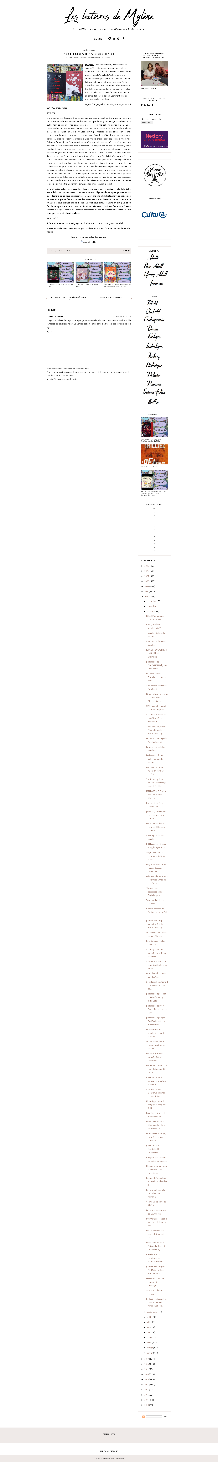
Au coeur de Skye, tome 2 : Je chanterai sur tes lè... (156, 1081)
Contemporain (82, 58)
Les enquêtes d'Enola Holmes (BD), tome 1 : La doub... (156, 827)
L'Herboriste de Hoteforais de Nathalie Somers (154, 1258)
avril (149, 1338)
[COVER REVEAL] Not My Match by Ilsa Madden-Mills (156, 1270)
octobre (151, 612)
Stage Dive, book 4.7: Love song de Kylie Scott (155, 856)
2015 (146, 1379)
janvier (150, 1353)
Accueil (99, 38)
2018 (146, 1364)
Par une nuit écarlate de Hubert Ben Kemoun (155, 1193)
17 (154, 540)
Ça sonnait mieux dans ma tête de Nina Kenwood (156, 718)
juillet (149, 1322)
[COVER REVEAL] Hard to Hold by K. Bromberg (156, 653)
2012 (146, 1395)
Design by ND (120, 1458)
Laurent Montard (55, 316)
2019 (146, 1359)
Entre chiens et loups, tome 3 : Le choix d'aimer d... (156, 1137)
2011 (146, 1400)
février (150, 1348)
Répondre (50, 332)
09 (154, 512)
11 (154, 519)
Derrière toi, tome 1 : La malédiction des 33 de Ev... (156, 1069)
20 (154, 551)
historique (105, 58)
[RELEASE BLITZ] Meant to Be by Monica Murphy (157, 794)
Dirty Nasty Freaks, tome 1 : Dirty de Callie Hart (154, 1057)
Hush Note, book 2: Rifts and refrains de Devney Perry (156, 1246)
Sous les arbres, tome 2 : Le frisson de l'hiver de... (157, 985)
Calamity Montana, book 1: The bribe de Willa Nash (156, 953)
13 (154, 526)
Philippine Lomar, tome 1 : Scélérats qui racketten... (156, 1169)
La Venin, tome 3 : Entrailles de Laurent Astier (156, 677)
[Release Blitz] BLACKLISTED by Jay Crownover (156, 665)
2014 (146, 1385)
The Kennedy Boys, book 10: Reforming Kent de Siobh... (156, 782)
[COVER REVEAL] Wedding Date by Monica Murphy (155, 924)
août (149, 1317)
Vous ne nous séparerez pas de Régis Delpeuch (155, 891)
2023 (147, 581)
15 (154, 533)
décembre (152, 601)
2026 (147, 566)
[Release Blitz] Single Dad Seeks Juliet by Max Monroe (155, 1021)
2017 (146, 1369)
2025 (147, 571)
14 (154, 530)
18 (66, 58)
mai (149, 1332)
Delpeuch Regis (94, 58)
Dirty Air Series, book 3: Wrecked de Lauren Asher (156, 1222)
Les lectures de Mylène (109, 16)
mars (149, 1343)
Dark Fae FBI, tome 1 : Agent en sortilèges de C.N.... (156, 771)
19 (154, 547)
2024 (147, 576)
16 (154, 537)
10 (154, 515)
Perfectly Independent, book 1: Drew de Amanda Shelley (156, 1302)
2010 (146, 1405)
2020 (147, 597)
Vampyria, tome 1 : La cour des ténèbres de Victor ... (156, 965)
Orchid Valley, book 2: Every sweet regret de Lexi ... (156, 1045)
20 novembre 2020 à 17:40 (122, 317)
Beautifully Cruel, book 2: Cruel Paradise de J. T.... (156, 1181)
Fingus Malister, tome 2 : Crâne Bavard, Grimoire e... (156, 868)
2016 (146, 1374)
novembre (152, 606)
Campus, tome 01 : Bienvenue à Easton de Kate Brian (155, 1093)
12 (154, 523)
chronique (72, 58)
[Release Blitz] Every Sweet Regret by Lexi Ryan (156, 1009)
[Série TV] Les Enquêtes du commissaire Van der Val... (156, 815)
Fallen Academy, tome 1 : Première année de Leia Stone (157, 880)
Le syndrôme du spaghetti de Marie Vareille (155, 1033)
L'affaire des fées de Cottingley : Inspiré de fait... (157, 912)
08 (154, 508)
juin (149, 1327)
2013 (146, 1390)
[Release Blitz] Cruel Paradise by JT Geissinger (155, 1282)
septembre (152, 1312)
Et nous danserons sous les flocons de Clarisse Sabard (157, 697)
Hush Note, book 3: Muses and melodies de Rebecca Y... (156, 1125)
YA (111, 58)
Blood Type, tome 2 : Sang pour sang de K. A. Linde (156, 1104)
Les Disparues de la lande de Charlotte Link (155, 1234)
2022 (146, 586)
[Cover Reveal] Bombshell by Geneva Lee (153, 1149)
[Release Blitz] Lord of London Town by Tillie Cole (156, 997)
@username (112, 1451)
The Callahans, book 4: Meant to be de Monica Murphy (156, 730)
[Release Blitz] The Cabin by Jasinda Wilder (154, 759)
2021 (146, 592)
